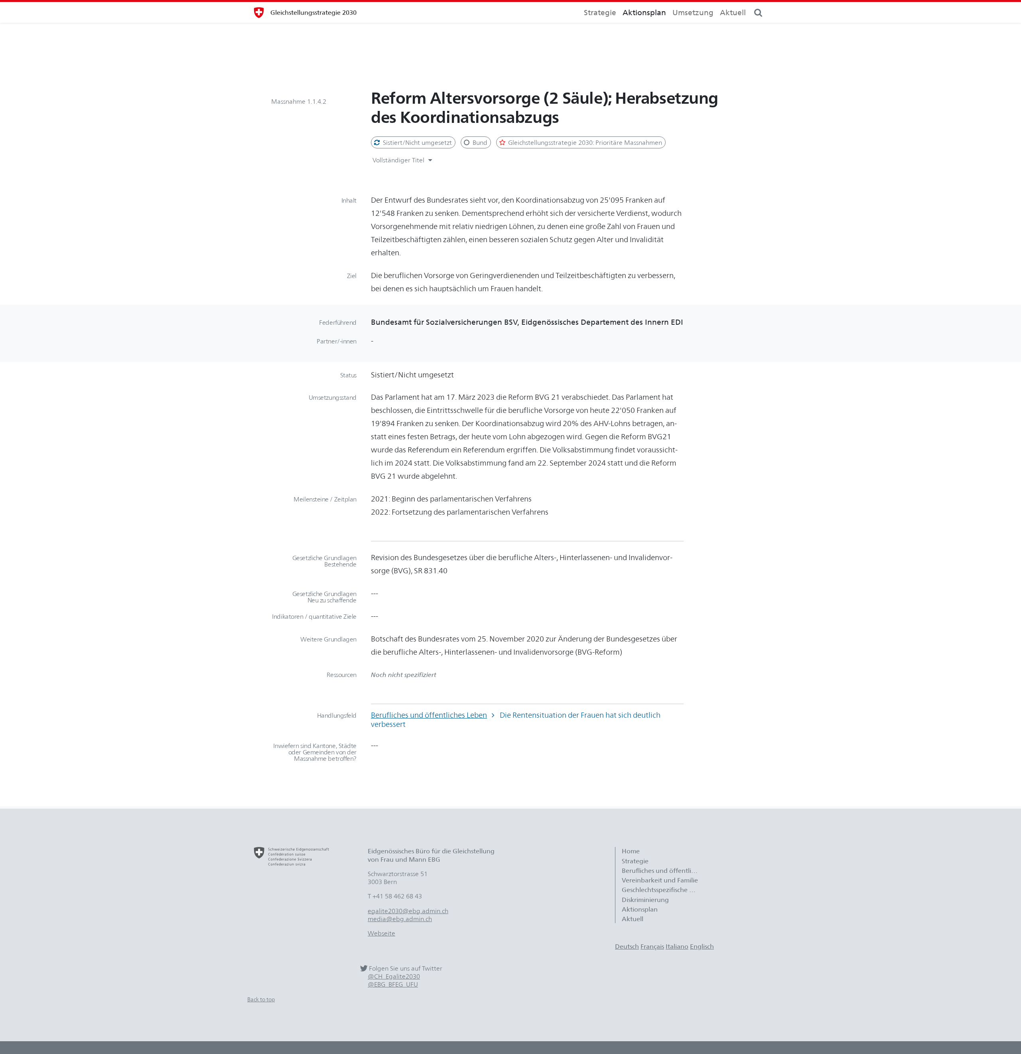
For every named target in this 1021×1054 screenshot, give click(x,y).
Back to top (261, 999)
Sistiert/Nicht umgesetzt (416, 142)
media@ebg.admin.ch (400, 919)
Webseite (381, 933)
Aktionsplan (644, 12)
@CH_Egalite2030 (394, 976)
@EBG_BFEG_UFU (393, 984)
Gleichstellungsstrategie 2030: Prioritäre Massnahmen (584, 142)
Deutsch (627, 946)
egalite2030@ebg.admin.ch (408, 911)
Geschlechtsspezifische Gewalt (663, 890)
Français (652, 946)
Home (631, 851)
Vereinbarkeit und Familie (660, 880)
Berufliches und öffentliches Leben (429, 715)
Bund (479, 142)
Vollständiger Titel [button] (399, 160)
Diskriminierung (645, 900)
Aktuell (733, 12)
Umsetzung (693, 12)
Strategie (600, 12)
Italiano (677, 946)
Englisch (702, 946)
